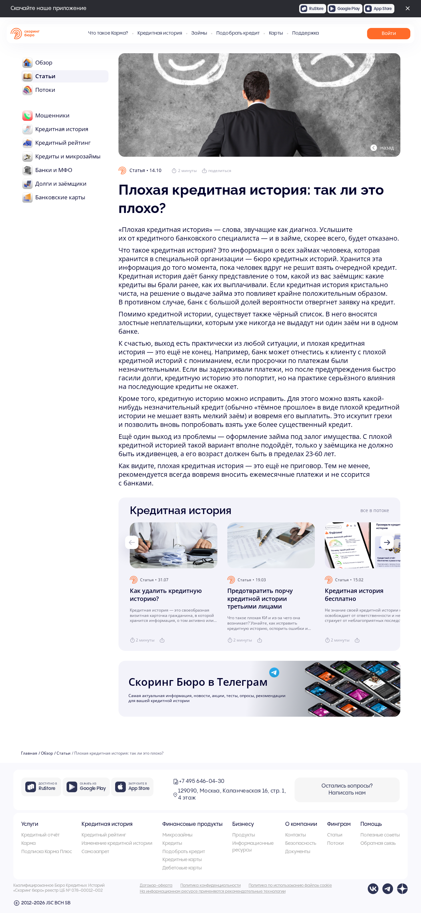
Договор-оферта (156, 885)
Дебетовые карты (182, 868)
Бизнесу (243, 824)
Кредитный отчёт (40, 835)
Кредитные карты (182, 859)
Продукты (243, 835)
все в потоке (374, 510)
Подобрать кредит (238, 33)
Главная (29, 753)
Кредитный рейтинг (104, 835)
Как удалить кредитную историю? (166, 594)
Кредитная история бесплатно (354, 594)
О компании (301, 824)
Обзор (47, 753)
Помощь (371, 824)
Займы (199, 33)
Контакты (295, 835)
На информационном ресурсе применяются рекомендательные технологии (213, 891)
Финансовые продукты (192, 824)
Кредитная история (107, 824)
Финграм (339, 824)
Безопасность (300, 843)
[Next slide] (387, 542)
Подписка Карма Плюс (46, 851)
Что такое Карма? (108, 33)
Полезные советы (380, 835)
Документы (297, 851)
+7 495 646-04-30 (201, 781)
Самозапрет (95, 851)
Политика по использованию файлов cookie (290, 885)
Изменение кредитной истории (117, 843)
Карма (28, 843)
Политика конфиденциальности (210, 885)
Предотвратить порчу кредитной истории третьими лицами (260, 598)
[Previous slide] (131, 542)
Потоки (335, 843)
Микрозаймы (177, 835)
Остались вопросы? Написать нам (347, 789)
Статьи (64, 753)
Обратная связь (378, 843)
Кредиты (172, 843)
